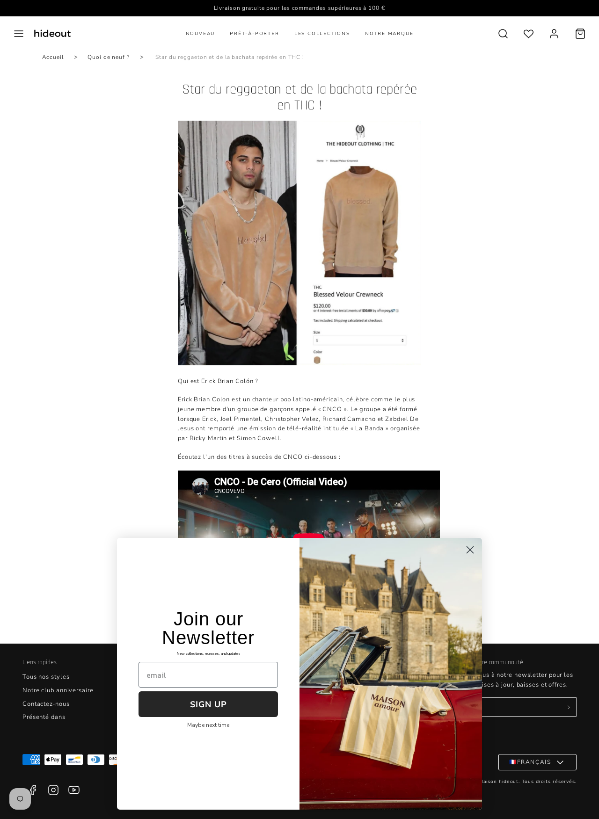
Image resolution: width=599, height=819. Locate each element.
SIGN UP (208, 704)
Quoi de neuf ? (109, 57)
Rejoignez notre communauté (484, 662)
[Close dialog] (470, 550)
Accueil (53, 57)
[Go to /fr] (52, 33)
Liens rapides (39, 662)
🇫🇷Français (530, 762)
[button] (18, 33)
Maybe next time (208, 725)
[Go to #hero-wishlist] (528, 33)
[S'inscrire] (568, 707)
